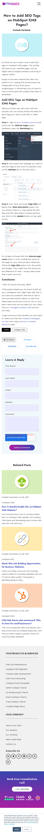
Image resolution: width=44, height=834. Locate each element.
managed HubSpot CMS (21, 307)
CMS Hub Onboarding (15, 678)
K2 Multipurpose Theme (17, 692)
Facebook (31, 346)
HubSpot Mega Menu (15, 706)
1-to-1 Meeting (22, 789)
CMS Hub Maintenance (16, 664)
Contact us (11, 744)
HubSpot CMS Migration (17, 669)
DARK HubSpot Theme (16, 688)
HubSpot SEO (19, 330)
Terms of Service (9, 824)
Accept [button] (17, 829)
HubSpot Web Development (18, 674)
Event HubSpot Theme (16, 697)
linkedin (12, 346)
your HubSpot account (27, 122)
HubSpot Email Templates (18, 683)
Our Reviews (11, 730)
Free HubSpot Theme (15, 702)
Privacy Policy (30, 822)
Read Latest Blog (13, 739)
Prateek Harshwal (21, 30)
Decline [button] (26, 829)
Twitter (28, 340)
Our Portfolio (11, 735)
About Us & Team (14, 725)
